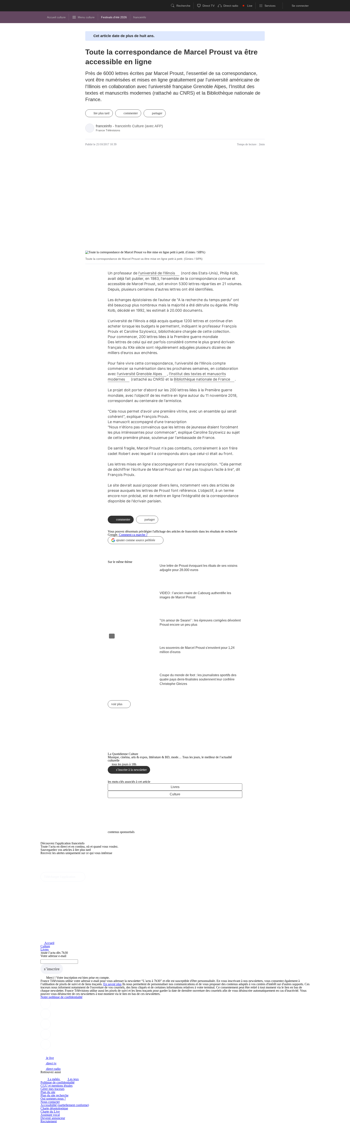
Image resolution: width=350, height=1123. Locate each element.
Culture (175, 794)
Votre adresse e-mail (53, 956)
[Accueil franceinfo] (54, 1052)
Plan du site (48, 1092)
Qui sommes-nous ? (53, 1098)
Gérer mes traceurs (52, 1089)
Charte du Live (50, 1111)
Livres (175, 787)
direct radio (53, 1069)
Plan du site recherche (54, 1095)
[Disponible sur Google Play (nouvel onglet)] (54, 870)
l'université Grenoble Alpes (139, 374)
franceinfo (104, 126)
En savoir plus (112, 984)
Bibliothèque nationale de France (202, 379)
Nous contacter (50, 1102)
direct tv (51, 1063)
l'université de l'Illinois (156, 273)
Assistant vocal (50, 1115)
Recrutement (49, 1121)
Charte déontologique (54, 1108)
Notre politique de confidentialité (61, 997)
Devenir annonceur (53, 1118)
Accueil (49, 943)
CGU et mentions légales (57, 1085)
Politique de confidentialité (58, 1082)
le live (49, 1058)
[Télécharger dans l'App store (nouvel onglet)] (53, 861)
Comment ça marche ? (133, 534)
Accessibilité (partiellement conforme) (65, 1105)
